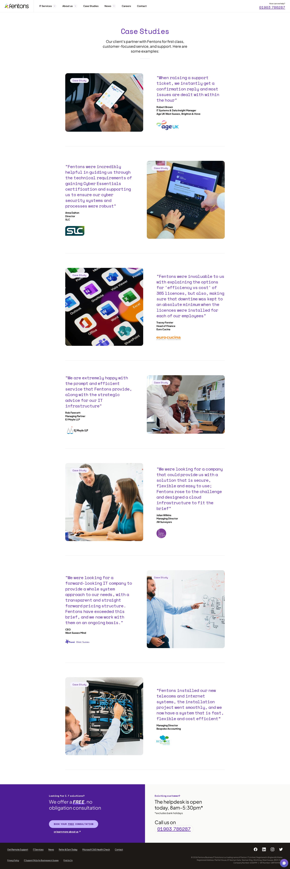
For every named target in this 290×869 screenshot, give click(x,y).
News (51, 849)
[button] (54, 6)
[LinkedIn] (264, 849)
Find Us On (68, 860)
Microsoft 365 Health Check (96, 849)
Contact (119, 849)
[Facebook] (255, 849)
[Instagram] (272, 849)
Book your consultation (73, 824)
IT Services (38, 849)
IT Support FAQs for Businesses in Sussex (41, 860)
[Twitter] (281, 849)
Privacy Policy (13, 860)
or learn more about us (66, 831)
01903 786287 (272, 7)
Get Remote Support (17, 849)
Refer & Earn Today (68, 849)
